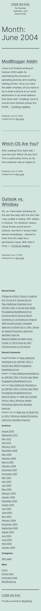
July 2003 (6, 536)
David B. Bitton (9, 397)
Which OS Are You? (20, 143)
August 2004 (8, 505)
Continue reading (20, 106)
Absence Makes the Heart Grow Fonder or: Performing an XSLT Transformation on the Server (17, 343)
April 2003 (7, 544)
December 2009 (9, 450)
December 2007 (9, 470)
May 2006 (6, 489)
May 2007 (6, 478)
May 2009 (6, 454)
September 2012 (10, 435)
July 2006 (6, 485)
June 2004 (7, 512)
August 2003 (8, 532)
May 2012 (6, 439)
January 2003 (8, 547)
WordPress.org (9, 581)
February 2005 (9, 493)
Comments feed (9, 578)
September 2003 (10, 528)
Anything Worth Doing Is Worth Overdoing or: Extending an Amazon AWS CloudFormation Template (19, 319)
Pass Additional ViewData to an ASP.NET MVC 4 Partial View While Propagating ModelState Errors (18, 308)
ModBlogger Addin (19, 61)
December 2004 (9, 501)
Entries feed (7, 574)
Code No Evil (20, 4)
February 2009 (9, 458)
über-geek (19, 119)
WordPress (27, 601)
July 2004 (6, 509)
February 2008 (9, 466)
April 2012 (6, 443)
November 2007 (9, 474)
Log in (5, 570)
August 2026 (8, 431)
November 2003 (9, 524)
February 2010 (8, 447)
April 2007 (7, 481)
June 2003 (7, 540)
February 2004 (9, 520)
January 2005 (8, 497)
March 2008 (7, 462)
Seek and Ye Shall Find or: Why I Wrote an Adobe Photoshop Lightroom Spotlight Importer (20, 331)
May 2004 (7, 516)
